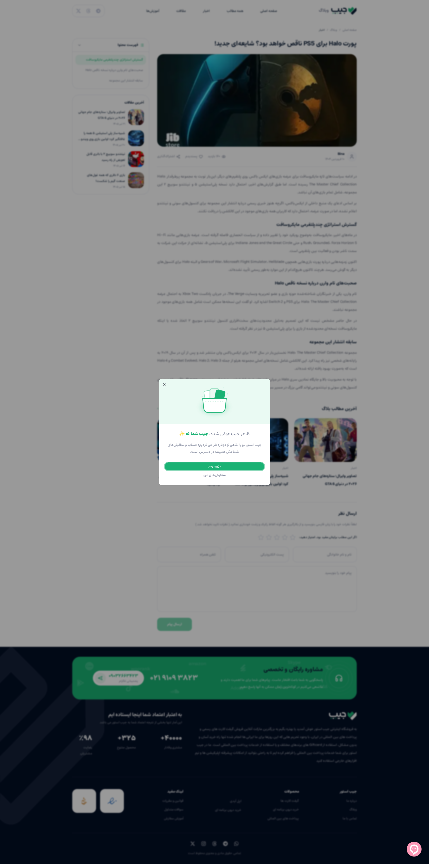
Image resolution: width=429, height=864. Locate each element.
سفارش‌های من (214, 475)
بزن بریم (214, 466)
